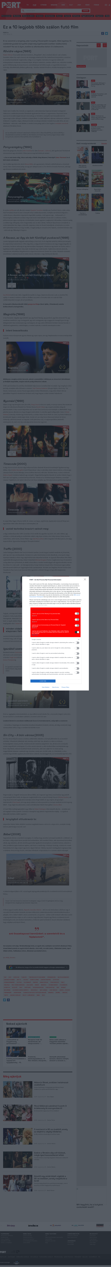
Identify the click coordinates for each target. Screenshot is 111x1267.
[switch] (77, 613)
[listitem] (55, 610)
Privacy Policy (65, 687)
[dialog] (55, 633)
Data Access (55, 687)
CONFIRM (43, 681)
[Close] (85, 580)
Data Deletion (45, 687)
